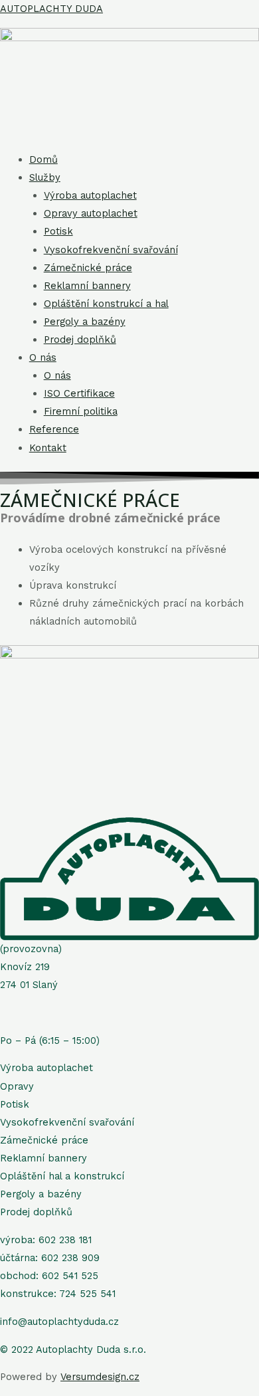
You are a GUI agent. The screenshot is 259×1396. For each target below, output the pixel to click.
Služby (44, 177)
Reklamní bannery (87, 286)
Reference (54, 429)
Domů (43, 159)
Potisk (58, 231)
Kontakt (47, 448)
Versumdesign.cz (99, 1377)
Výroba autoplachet (90, 195)
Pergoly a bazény (85, 322)
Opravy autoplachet (90, 213)
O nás (42, 357)
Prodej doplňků (80, 340)
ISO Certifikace (79, 393)
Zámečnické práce (88, 268)
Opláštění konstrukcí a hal (106, 304)
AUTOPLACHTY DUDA (51, 9)
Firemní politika (81, 411)
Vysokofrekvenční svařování (111, 250)
